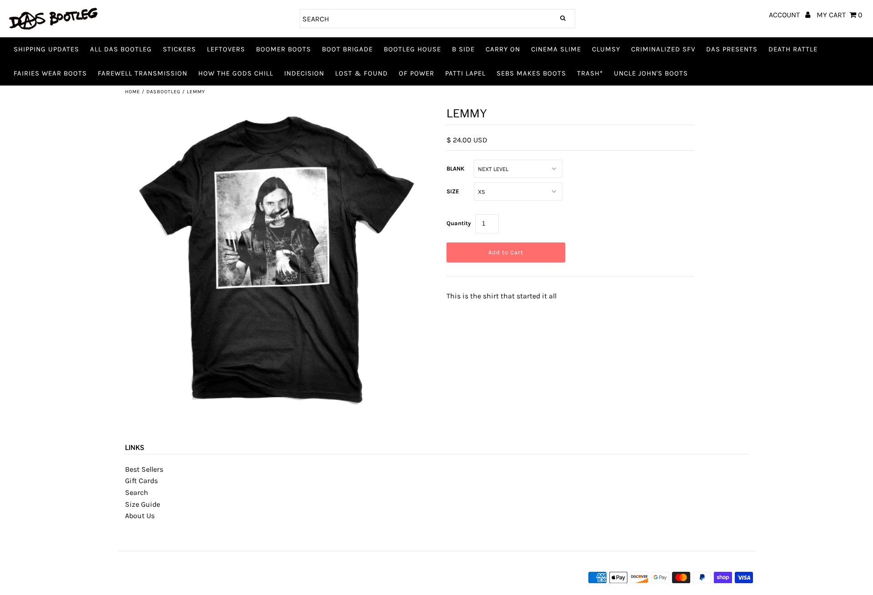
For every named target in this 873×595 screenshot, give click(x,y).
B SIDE (463, 49)
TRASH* (590, 73)
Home (132, 92)
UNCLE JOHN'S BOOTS (651, 73)
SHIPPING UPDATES (46, 49)
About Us (140, 515)
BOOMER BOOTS (283, 49)
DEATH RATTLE (793, 49)
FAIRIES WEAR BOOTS (50, 73)
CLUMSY (606, 49)
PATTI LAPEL (465, 73)
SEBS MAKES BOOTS (531, 73)
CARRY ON (503, 49)
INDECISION (304, 73)
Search (136, 492)
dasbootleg (163, 92)
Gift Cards (141, 480)
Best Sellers (144, 469)
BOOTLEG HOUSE (412, 49)
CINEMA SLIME (556, 49)
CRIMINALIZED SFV (663, 49)
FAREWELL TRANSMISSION (142, 73)
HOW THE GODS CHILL (235, 73)
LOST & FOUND (361, 73)
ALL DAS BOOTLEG (121, 49)
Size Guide (142, 504)
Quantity (459, 223)
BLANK (456, 168)
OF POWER (416, 73)
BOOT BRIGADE (347, 49)
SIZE (453, 191)
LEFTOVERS (226, 49)
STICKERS (179, 49)
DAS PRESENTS (732, 49)
